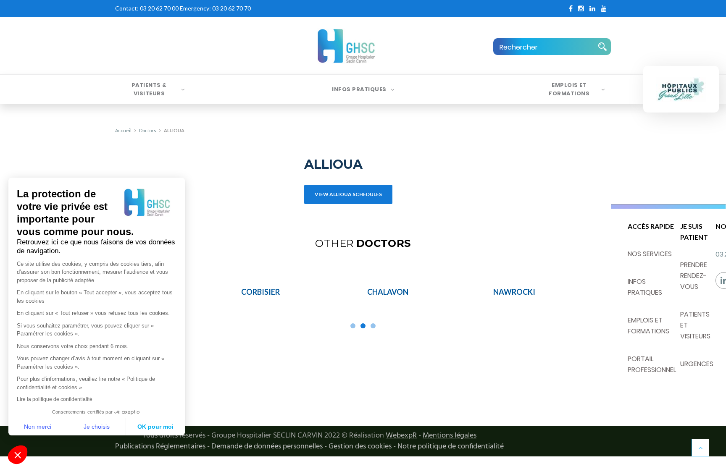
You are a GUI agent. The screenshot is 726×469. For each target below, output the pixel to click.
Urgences (696, 364)
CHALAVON (387, 291)
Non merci (37, 426)
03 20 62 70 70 (231, 8)
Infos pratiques (359, 89)
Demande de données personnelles (267, 446)
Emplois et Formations (569, 89)
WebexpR (401, 436)
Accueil (123, 130)
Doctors (147, 130)
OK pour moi (155, 426)
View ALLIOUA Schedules (348, 194)
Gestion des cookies (360, 446)
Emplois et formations (648, 325)
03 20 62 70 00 (159, 8)
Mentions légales (449, 436)
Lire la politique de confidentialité (54, 399)
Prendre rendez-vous (693, 275)
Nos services (650, 254)
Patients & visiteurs (149, 89)
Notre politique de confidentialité (450, 446)
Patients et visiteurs (695, 325)
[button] (18, 455)
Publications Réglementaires (160, 446)
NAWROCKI (514, 291)
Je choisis (97, 426)
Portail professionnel (652, 364)
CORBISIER (260, 291)
